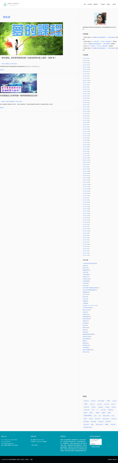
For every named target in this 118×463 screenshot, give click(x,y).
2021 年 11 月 (86, 133)
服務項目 (96, 4)
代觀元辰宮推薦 (101, 400)
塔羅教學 (103, 412)
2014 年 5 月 (85, 242)
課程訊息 (8, 63)
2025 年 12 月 (86, 67)
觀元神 (113, 415)
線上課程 (90, 4)
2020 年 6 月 (85, 171)
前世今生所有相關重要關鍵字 (89, 290)
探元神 (95, 415)
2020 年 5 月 (85, 173)
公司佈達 (85, 283)
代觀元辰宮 (93, 400)
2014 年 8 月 (85, 235)
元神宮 (108, 400)
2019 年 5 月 (85, 200)
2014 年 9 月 (85, 233)
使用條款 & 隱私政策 (112, 459)
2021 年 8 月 (85, 140)
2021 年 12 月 (86, 131)
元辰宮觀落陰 (100, 407)
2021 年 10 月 (86, 135)
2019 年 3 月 (85, 204)
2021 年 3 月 (85, 151)
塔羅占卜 (91, 412)
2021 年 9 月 (85, 138)
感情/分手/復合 (86, 309)
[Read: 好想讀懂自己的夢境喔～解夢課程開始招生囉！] (18, 83)
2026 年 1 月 (85, 64)
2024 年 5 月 (85, 87)
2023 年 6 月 (85, 102)
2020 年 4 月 (85, 175)
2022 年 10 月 (86, 111)
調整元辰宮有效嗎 (99, 424)
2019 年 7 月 (85, 195)
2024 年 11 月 (86, 82)
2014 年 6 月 (85, 239)
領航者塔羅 (113, 424)
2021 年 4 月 (85, 149)
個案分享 (85, 267)
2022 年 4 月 (85, 122)
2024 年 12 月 (86, 80)
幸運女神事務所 (88, 415)
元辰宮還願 (107, 407)
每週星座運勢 (86, 316)
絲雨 (99, 415)
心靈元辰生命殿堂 (87, 307)
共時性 (93, 409)
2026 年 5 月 (85, 58)
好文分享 (85, 294)
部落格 (108, 4)
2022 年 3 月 (85, 124)
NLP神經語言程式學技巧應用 (89, 263)
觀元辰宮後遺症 (86, 338)
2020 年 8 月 (85, 166)
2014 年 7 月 (85, 237)
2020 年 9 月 (85, 164)
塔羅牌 (109, 412)
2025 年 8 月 (85, 71)
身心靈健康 (85, 347)
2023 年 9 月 (85, 98)
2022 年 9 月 (85, 113)
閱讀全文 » (2, 69)
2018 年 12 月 (86, 211)
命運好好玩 (110, 409)
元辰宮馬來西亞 (87, 409)
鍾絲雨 (106, 424)
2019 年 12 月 (86, 184)
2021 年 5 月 (85, 146)
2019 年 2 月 (85, 206)
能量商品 (85, 332)
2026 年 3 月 (85, 60)
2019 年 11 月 (86, 186)
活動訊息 (85, 321)
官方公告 (85, 298)
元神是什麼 (114, 400)
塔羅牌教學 (85, 292)
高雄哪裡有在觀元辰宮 (88, 427)
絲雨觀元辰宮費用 (106, 415)
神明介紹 (85, 325)
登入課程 (103, 4)
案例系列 (85, 314)
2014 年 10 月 (86, 231)
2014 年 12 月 (86, 228)
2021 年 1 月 (85, 155)
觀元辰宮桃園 (93, 421)
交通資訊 (85, 265)
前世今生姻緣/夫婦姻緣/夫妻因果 (90, 287)
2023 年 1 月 (85, 109)
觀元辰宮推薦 (86, 421)
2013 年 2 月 (85, 250)
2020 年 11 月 (86, 160)
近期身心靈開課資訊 (10, 101)
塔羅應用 (97, 412)
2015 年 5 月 (85, 224)
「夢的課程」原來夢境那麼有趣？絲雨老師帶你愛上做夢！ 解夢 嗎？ (28, 58)
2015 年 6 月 (85, 222)
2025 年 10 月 (86, 69)
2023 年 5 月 (85, 104)
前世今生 (85, 285)
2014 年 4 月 (85, 244)
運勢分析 (85, 352)
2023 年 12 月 (86, 91)
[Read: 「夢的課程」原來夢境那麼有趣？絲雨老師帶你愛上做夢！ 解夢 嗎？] (31, 38)
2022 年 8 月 (85, 115)
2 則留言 (3, 63)
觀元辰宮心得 (114, 418)
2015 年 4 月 (85, 226)
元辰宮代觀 (99, 404)
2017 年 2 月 (85, 213)
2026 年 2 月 (85, 62)
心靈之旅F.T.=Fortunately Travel (89, 305)
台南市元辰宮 (103, 409)
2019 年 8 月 (85, 193)
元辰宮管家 (93, 407)
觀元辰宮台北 (98, 418)
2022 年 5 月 (85, 120)
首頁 (85, 4)
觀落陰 (84, 340)
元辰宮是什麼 (86, 278)
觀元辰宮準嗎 (100, 421)
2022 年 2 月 (85, 126)
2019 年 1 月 (85, 208)
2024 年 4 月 (85, 89)
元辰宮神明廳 (86, 281)
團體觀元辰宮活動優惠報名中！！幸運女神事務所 (104, 37)
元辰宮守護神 (86, 274)
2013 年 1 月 (85, 253)
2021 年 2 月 (85, 153)
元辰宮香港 (113, 407)
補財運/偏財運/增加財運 (88, 334)
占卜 (98, 409)
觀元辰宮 (91, 418)
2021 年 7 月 (85, 142)
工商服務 (85, 303)
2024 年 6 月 (85, 84)
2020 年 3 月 (85, 177)
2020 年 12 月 (86, 157)
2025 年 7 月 (85, 73)
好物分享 (85, 296)
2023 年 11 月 (86, 93)
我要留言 (3, 101)
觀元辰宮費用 (108, 421)
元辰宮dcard (92, 404)
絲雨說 (84, 329)
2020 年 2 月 (85, 180)
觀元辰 (85, 418)
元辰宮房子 (85, 276)
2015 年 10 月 (86, 215)
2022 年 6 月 (85, 118)
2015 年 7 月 (85, 219)
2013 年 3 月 (85, 248)
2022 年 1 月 (85, 129)
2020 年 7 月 (85, 169)
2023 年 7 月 (85, 100)
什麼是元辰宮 (86, 400)
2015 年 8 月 (85, 217)
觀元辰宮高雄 (86, 424)
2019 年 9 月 (85, 191)
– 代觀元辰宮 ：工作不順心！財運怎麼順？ (102, 41)
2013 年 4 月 (85, 246)
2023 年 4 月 (85, 107)
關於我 (114, 4)
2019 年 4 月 (85, 202)
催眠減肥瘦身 (86, 270)
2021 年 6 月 (85, 144)
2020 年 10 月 (86, 162)
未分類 (84, 312)
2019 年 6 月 (85, 197)
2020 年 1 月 (85, 182)
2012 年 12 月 (86, 255)
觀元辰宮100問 (86, 336)
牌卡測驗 (85, 323)
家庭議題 (85, 301)
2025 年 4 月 (85, 76)
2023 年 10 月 (86, 95)
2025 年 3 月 (85, 78)
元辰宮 (84, 272)
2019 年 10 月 (86, 188)
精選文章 (85, 327)
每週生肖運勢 (86, 318)
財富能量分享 (86, 345)
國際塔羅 (85, 412)
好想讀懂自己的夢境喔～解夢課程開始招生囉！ (19, 96)
